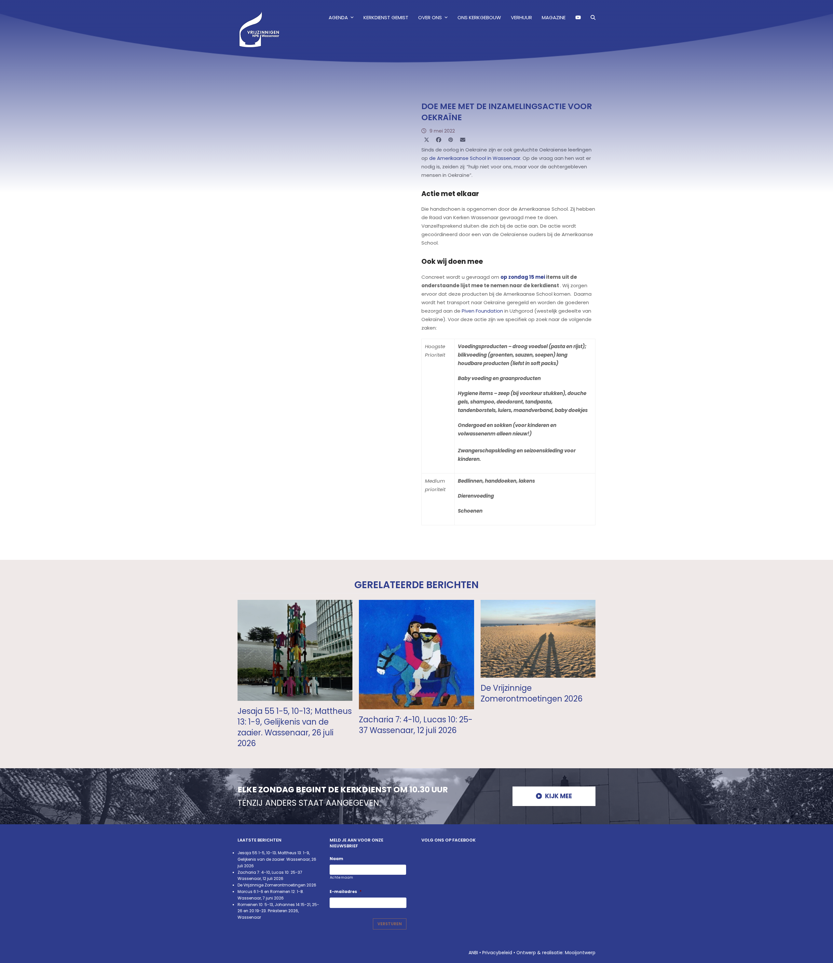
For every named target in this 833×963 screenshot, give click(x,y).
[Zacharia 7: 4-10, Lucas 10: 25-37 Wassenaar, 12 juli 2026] (416, 654)
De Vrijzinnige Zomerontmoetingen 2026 (531, 693)
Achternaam (342, 877)
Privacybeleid (497, 952)
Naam (336, 858)
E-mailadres (346, 891)
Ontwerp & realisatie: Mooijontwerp (555, 952)
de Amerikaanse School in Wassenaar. (475, 158)
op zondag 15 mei (522, 277)
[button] (593, 17)
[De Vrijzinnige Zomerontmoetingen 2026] (538, 638)
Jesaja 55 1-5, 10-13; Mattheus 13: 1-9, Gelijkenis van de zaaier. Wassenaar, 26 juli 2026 (295, 727)
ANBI (473, 952)
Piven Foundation (482, 310)
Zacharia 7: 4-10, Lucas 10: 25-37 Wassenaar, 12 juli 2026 (415, 725)
